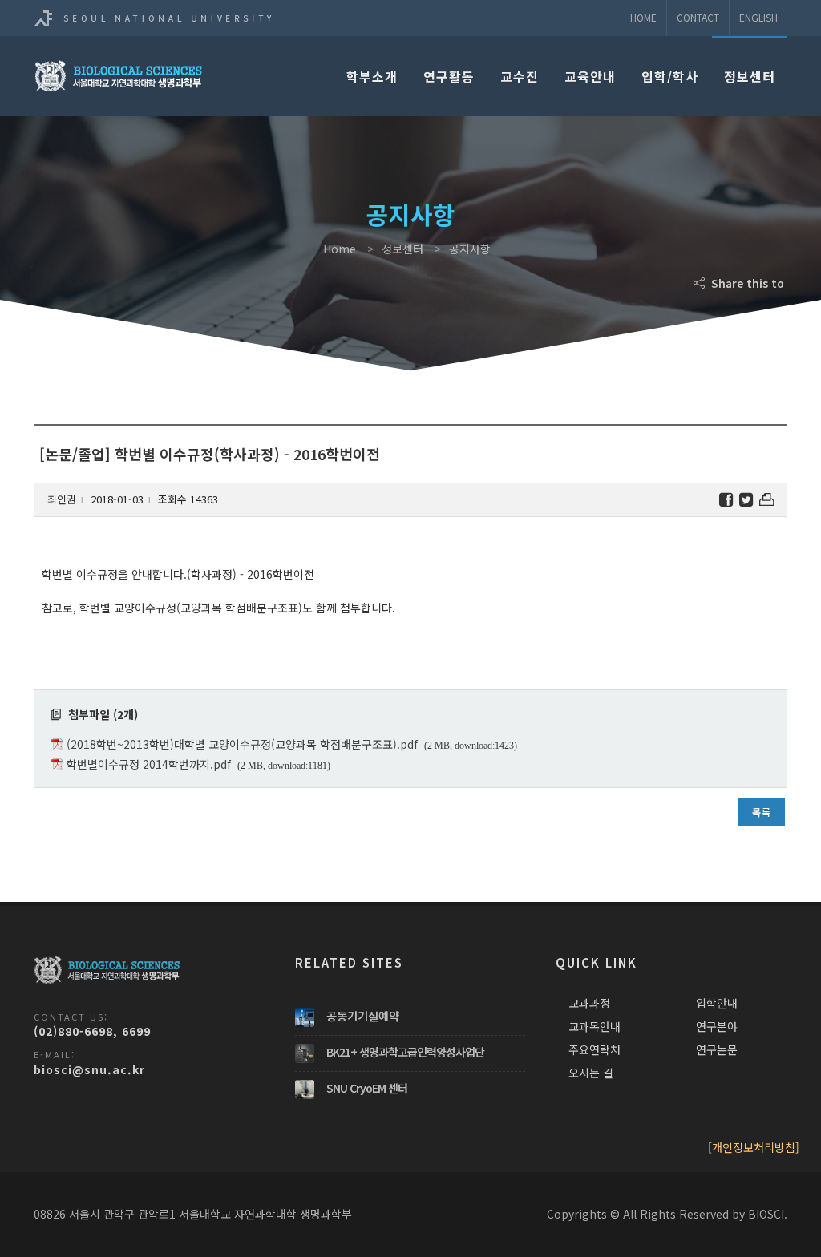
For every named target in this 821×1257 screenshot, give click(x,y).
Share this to (746, 283)
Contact (698, 17)
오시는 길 (590, 1073)
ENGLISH (758, 17)
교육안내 (590, 76)
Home (643, 17)
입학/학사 (669, 76)
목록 (761, 811)
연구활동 (449, 76)
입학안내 (717, 1003)
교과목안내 (594, 1026)
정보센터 (749, 76)
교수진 (519, 76)
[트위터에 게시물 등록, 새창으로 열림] (746, 499)
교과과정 (589, 1003)
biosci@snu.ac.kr (89, 1069)
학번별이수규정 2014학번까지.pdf (149, 764)
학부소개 (372, 76)
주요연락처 (594, 1049)
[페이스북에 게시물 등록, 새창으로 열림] (726, 499)
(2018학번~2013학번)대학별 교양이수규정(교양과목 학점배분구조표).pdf (242, 744)
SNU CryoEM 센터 (366, 1088)
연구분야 (717, 1026)
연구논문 (717, 1049)
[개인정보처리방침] (753, 1147)
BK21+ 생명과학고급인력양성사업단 (405, 1052)
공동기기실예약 (362, 1016)
